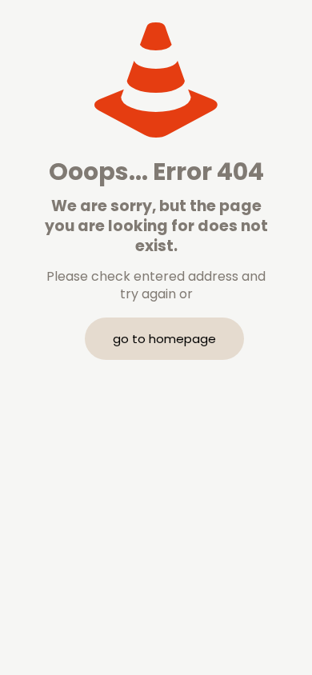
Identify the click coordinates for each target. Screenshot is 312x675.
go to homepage (164, 338)
